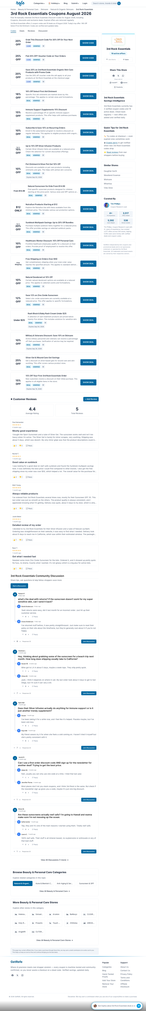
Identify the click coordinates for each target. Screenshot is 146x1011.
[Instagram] (22, 975)
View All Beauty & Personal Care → (54, 891)
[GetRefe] (20, 3)
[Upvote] (22, 616)
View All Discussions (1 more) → (55, 860)
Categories (39, 3)
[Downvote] (28, 616)
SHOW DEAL (88, 96)
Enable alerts (112, 143)
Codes (13, 31)
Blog (66, 3)
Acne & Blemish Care (45, 883)
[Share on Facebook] (114, 76)
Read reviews (112, 152)
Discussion (43, 31)
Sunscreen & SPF (86, 883)
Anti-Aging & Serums (66, 883)
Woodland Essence (112, 175)
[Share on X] (118, 76)
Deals (22, 31)
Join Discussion (89, 641)
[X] (17, 975)
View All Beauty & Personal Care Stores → (54, 940)
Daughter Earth (110, 171)
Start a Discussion (19, 586)
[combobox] (106, 3)
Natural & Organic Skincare (62, 9)
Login (85, 3)
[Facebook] (12, 975)
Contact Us (125, 970)
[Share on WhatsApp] (123, 76)
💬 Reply (29, 445)
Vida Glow (108, 188)
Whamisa (108, 184)
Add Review (91, 399)
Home (13, 9)
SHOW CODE (88, 43)
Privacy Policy (126, 974)
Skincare (44, 9)
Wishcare (108, 179)
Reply (36, 616)
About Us (124, 967)
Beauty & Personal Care (28, 9)
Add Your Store (108, 980)
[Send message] (139, 1006)
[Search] (119, 3)
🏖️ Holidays (54, 3)
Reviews (31, 31)
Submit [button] (75, 3)
